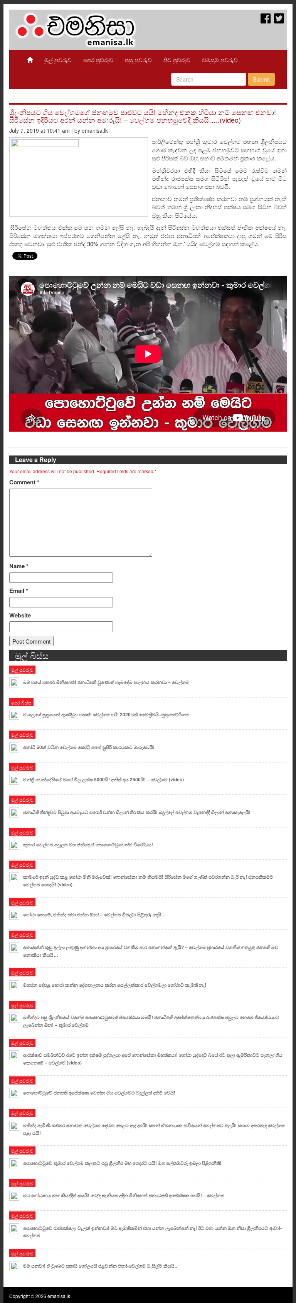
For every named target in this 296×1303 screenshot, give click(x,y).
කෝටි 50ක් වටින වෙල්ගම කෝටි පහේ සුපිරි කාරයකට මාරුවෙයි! (89, 747)
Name (19, 566)
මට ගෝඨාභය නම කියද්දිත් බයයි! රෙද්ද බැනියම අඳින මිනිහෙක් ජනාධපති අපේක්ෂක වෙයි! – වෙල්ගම (123, 1195)
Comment (24, 482)
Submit (261, 79)
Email (18, 591)
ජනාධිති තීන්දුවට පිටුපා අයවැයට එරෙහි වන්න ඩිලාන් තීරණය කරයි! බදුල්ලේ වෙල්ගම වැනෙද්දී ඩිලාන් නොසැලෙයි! (137, 812)
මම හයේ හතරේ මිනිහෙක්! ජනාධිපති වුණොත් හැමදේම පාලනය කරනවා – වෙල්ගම (106, 682)
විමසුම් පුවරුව (220, 60)
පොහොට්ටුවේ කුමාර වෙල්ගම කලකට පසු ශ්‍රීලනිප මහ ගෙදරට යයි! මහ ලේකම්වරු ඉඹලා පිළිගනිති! (122, 1163)
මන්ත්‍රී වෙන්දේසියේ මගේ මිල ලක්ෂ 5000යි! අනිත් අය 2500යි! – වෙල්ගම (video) (103, 779)
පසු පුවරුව (138, 60)
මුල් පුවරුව (58, 60)
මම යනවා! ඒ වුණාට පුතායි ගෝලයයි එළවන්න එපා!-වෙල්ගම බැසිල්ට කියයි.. (100, 1265)
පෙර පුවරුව (98, 60)
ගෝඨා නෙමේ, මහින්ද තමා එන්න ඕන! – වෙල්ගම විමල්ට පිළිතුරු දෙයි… (94, 914)
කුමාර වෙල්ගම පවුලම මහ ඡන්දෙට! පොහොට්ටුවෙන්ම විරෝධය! (88, 844)
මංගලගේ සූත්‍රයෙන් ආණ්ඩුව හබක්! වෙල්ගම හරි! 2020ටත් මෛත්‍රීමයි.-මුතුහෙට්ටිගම (107, 714)
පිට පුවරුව (176, 60)
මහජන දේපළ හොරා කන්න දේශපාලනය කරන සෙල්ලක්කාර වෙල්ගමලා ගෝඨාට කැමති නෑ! (114, 984)
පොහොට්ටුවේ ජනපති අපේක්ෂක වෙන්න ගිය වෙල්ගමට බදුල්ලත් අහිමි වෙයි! (99, 1092)
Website (20, 615)
